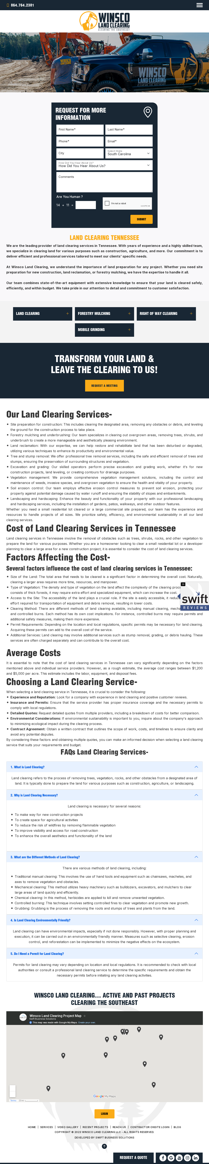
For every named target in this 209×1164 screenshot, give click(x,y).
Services (46, 1127)
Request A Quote (133, 1157)
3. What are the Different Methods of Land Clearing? (45, 857)
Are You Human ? (69, 197)
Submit (141, 219)
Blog (177, 1127)
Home (32, 1127)
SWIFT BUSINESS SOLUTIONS (115, 1137)
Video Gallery (68, 1127)
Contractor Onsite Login (150, 1127)
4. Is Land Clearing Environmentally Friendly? (40, 920)
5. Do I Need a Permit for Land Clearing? (37, 954)
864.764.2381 (22, 5)
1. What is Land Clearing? (27, 767)
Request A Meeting (104, 385)
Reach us (119, 1127)
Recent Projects (95, 1127)
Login (104, 1113)
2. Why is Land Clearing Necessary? (34, 795)
